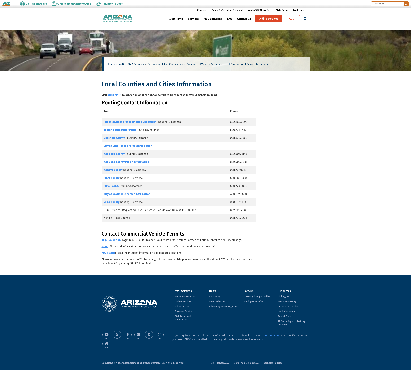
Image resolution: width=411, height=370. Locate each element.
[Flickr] (138, 335)
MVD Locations (213, 19)
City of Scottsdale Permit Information (127, 194)
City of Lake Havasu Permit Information (128, 145)
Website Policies (273, 362)
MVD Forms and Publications (183, 318)
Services (193, 19)
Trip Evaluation (111, 240)
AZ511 (105, 246)
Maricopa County (114, 153)
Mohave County (113, 169)
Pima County (111, 185)
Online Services (268, 18)
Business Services (184, 311)
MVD (121, 64)
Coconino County (114, 137)
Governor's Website (288, 306)
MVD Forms (282, 10)
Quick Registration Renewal (227, 10)
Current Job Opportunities (257, 296)
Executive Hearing (287, 301)
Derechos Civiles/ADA (246, 362)
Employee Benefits (253, 301)
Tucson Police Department (120, 129)
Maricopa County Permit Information (126, 161)
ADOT (292, 18)
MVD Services (136, 64)
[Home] (118, 19)
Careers (201, 10)
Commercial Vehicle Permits (203, 64)
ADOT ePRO (114, 95)
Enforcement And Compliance (165, 64)
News (212, 291)
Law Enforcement (287, 311)
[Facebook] (128, 335)
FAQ (229, 19)
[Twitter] (117, 335)
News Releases (217, 301)
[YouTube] (106, 335)
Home (111, 64)
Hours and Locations (185, 296)
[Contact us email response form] (106, 344)
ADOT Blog (214, 296)
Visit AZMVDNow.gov (259, 10)
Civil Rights (283, 296)
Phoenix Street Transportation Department (130, 121)
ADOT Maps (108, 252)
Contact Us (244, 19)
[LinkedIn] (149, 335)
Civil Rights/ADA (219, 362)
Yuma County (111, 202)
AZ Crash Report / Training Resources (291, 323)
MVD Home (176, 19)
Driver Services (183, 306)
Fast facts (299, 10)
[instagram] (160, 335)
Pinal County (111, 177)
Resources (284, 291)
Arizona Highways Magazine (223, 306)
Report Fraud (284, 316)
